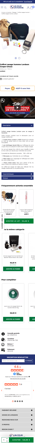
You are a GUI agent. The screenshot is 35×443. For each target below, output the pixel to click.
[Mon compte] (28, 7)
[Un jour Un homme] (17, 7)
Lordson (2, 71)
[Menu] (1, 7)
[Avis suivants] (33, 390)
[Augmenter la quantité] (7, 438)
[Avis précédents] (1, 390)
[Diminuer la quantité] (7, 441)
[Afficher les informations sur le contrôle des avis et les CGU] (29, 376)
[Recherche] (5, 7)
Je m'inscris (28, 360)
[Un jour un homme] (17, 436)
